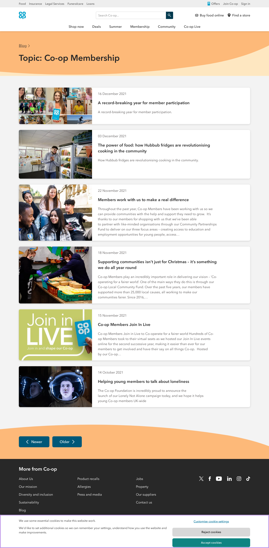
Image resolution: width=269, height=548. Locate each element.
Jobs (139, 479)
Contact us (144, 502)
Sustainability (29, 502)
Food (22, 3)
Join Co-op (230, 3)
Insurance (35, 3)
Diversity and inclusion (36, 495)
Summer (115, 27)
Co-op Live (192, 27)
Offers (215, 3)
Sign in (245, 3)
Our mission (28, 487)
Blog (23, 45)
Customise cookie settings (211, 521)
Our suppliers (146, 495)
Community (166, 27)
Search (169, 15)
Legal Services (54, 3)
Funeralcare (75, 3)
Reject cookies (211, 532)
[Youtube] (219, 478)
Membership (140, 27)
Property (142, 487)
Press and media (89, 495)
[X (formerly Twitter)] (201, 478)
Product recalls (88, 479)
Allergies (84, 487)
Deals (96, 27)
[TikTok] (248, 478)
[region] (134, 531)
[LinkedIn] (229, 478)
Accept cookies (211, 542)
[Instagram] (239, 478)
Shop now (76, 27)
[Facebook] (210, 478)
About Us (26, 479)
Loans (90, 3)
